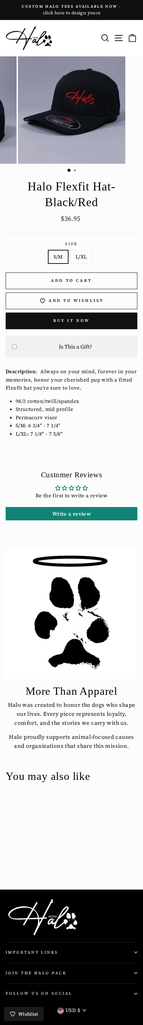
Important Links (32, 952)
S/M (58, 256)
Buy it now (71, 320)
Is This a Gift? (75, 346)
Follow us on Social (39, 993)
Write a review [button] (71, 513)
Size (71, 243)
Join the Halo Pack (36, 973)
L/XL (81, 256)
